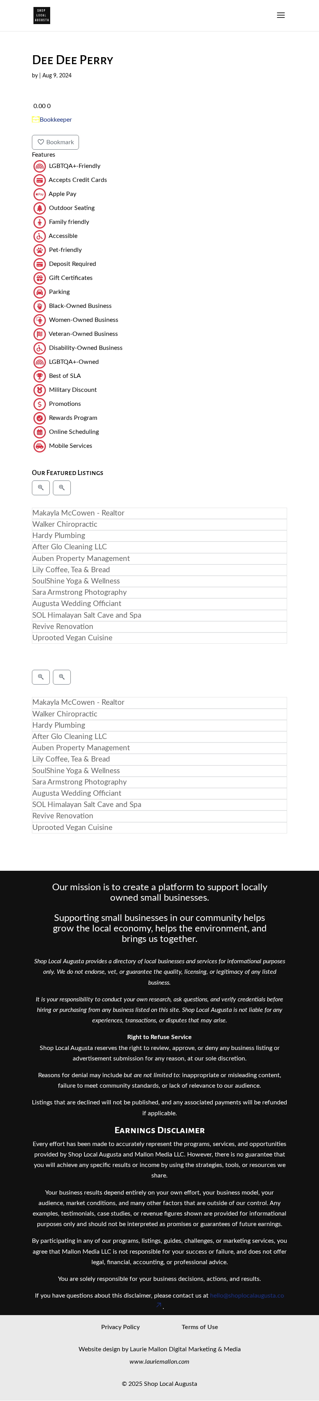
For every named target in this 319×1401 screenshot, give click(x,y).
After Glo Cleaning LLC (69, 547)
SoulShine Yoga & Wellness (76, 581)
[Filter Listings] (41, 487)
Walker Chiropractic (64, 524)
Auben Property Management (81, 558)
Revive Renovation (62, 627)
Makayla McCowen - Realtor (78, 513)
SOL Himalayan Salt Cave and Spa (86, 615)
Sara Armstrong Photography (79, 592)
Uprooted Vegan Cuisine (72, 638)
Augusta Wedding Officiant (76, 604)
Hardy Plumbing (58, 536)
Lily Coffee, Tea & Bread (71, 570)
